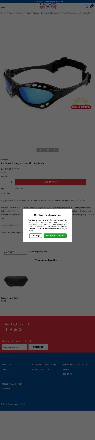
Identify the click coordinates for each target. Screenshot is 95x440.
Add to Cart (50, 182)
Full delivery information (38, 251)
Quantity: (4, 176)
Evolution (4, 159)
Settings (35, 235)
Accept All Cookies (55, 235)
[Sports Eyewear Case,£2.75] (16, 281)
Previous (40, 150)
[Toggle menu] (3, 6)
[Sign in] (86, 6)
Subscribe (38, 347)
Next (54, 150)
